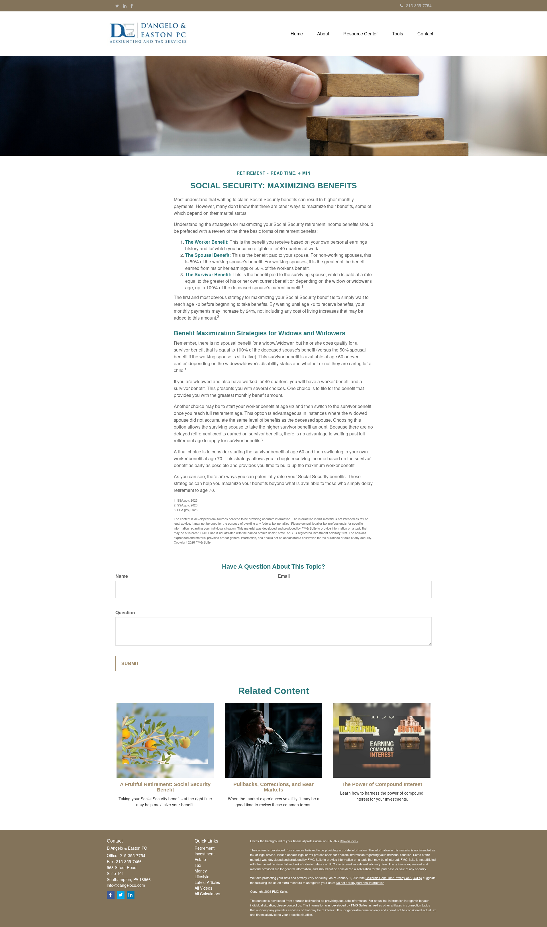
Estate (200, 859)
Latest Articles (207, 882)
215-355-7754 (419, 5)
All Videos (203, 888)
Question (125, 612)
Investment (205, 854)
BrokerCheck (349, 841)
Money (201, 871)
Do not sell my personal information (360, 882)
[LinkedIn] (124, 6)
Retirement (205, 848)
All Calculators (207, 893)
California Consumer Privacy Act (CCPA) (394, 877)
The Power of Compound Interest (382, 784)
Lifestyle (202, 876)
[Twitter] (117, 6)
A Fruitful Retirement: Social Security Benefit (165, 787)
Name (121, 576)
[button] (323, 34)
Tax (198, 865)
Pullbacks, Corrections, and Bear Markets (273, 787)
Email (284, 576)
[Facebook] (131, 6)
